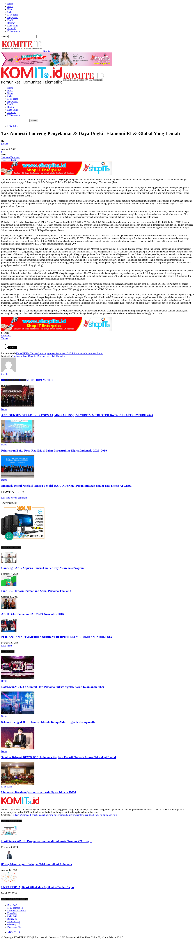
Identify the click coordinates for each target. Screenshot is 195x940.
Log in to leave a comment (14, 497)
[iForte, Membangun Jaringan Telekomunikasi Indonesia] (8, 858)
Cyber (10, 12)
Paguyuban (12, 17)
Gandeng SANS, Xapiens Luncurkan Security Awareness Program (43, 568)
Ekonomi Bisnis (16, 910)
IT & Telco (12, 14)
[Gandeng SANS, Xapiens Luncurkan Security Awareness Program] (8, 562)
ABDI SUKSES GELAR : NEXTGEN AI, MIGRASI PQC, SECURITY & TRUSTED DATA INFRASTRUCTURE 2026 (77, 415)
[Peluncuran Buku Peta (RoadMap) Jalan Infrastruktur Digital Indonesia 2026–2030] (17, 442)
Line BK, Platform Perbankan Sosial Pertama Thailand (36, 590)
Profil (10, 20)
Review (11, 23)
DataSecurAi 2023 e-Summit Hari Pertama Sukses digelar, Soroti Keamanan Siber (52, 686)
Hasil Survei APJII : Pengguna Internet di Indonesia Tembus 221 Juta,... (46, 841)
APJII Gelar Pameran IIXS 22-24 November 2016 (32, 614)
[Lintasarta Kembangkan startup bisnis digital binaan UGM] (17, 784)
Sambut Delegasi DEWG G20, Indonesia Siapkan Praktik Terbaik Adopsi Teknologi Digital (58, 757)
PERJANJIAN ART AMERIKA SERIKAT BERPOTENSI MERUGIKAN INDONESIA (56, 637)
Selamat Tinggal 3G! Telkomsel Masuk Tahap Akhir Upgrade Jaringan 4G (48, 722)
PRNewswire (13, 31)
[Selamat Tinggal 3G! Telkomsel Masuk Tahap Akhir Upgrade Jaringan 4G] (17, 713)
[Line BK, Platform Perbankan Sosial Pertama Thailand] (8, 585)
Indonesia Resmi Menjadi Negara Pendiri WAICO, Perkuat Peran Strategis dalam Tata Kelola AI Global (66, 485)
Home (10, 3)
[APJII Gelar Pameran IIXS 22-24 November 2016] (8, 608)
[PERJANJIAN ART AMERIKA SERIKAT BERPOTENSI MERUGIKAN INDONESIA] (8, 631)
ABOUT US (13, 932)
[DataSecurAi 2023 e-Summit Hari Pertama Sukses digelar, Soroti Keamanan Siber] (17, 678)
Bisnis (10, 9)
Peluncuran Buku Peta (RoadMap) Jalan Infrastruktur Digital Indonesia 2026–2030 (54, 450)
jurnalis (4, 143)
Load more (6, 645)
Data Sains (12, 25)
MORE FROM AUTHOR (39, 380)
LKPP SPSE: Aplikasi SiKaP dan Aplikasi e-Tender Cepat (37, 887)
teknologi (13, 924)
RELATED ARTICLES (13, 380)
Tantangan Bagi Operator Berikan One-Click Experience (39, 356)
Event (12, 913)
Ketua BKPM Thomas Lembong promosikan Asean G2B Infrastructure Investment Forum (59, 353)
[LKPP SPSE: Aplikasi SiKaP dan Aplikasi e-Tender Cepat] (8, 881)
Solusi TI (11, 28)
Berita (10, 6)
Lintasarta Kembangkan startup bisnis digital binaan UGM (38, 792)
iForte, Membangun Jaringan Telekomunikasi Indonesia (36, 864)
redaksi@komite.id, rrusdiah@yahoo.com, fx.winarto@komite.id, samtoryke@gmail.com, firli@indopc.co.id (65, 815)
